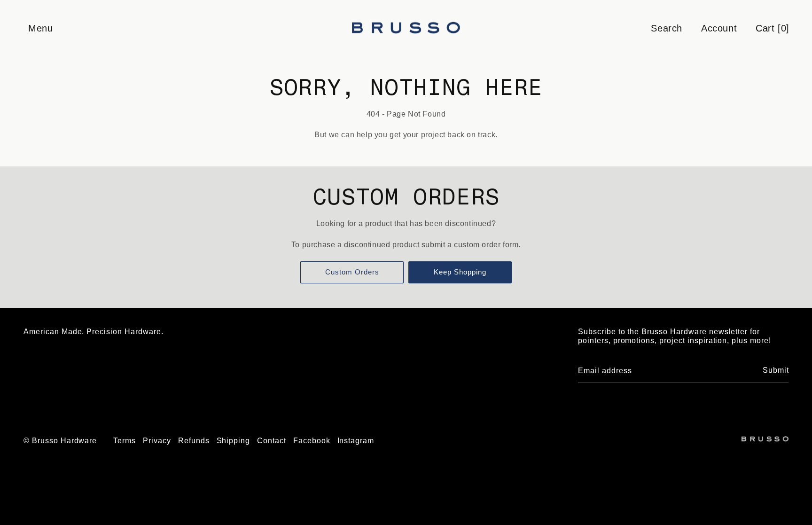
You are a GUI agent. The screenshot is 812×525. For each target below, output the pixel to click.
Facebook (311, 441)
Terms (124, 441)
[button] (39, 28)
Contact (271, 441)
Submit (776, 370)
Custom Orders (352, 272)
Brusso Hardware (64, 441)
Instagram (356, 441)
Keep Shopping (460, 272)
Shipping (233, 441)
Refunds (194, 441)
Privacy (157, 441)
